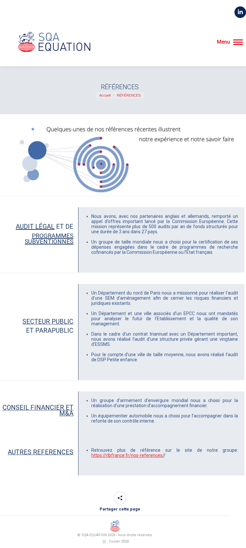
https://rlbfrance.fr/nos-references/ (127, 455)
